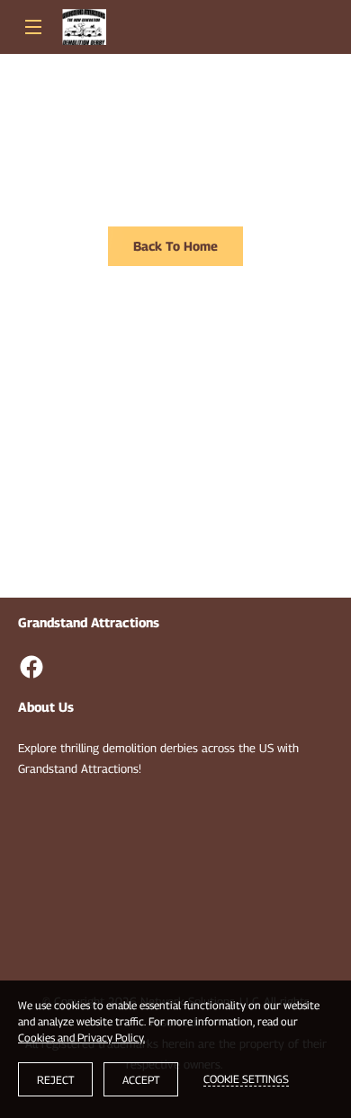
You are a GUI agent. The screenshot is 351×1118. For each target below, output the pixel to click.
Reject (55, 1080)
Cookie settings (246, 1079)
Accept (140, 1080)
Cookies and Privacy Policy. (81, 1037)
